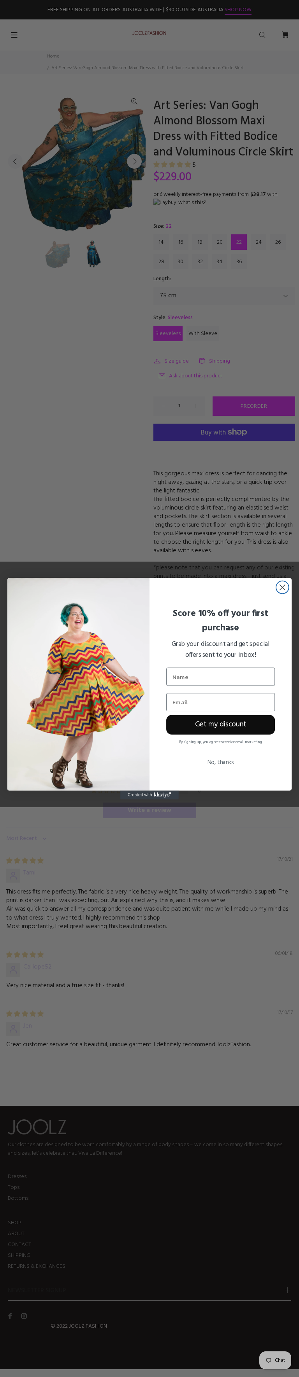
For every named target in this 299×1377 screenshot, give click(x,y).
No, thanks (221, 762)
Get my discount (220, 724)
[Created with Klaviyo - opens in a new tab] (149, 795)
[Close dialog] (282, 587)
